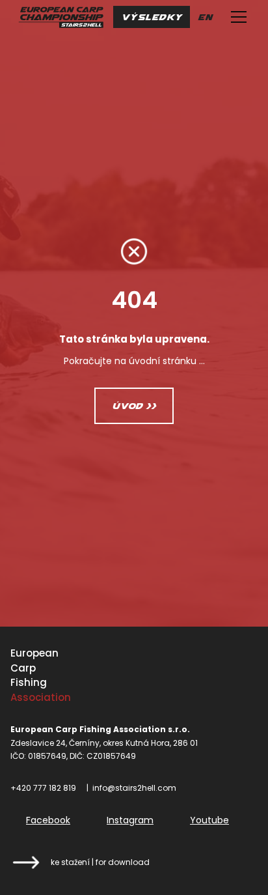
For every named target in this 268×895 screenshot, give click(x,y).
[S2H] (61, 17)
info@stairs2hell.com (134, 787)
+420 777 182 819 (43, 787)
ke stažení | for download (100, 862)
